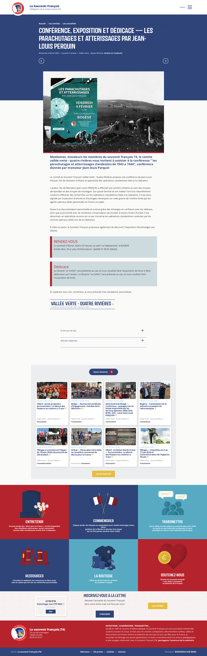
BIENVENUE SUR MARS (185, 651)
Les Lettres (157, 606)
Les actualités (103, 474)
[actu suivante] (165, 61)
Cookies (110, 651)
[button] (190, 7)
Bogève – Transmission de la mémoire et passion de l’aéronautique (153, 406)
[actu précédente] (41, 61)
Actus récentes (103, 372)
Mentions (85, 651)
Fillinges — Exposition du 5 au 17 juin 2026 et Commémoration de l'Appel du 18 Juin (155, 453)
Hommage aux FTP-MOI (49, 604)
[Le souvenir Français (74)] (18, 13)
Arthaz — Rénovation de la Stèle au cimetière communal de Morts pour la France (86, 452)
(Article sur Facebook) (113, 53)
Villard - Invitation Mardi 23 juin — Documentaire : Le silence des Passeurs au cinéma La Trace (120, 453)
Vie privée (98, 651)
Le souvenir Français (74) (29, 651)
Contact (122, 651)
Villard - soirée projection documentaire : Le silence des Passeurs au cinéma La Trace (51, 406)
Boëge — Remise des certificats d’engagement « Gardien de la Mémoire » (86, 406)
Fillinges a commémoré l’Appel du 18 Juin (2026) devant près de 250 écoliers (52, 452)
